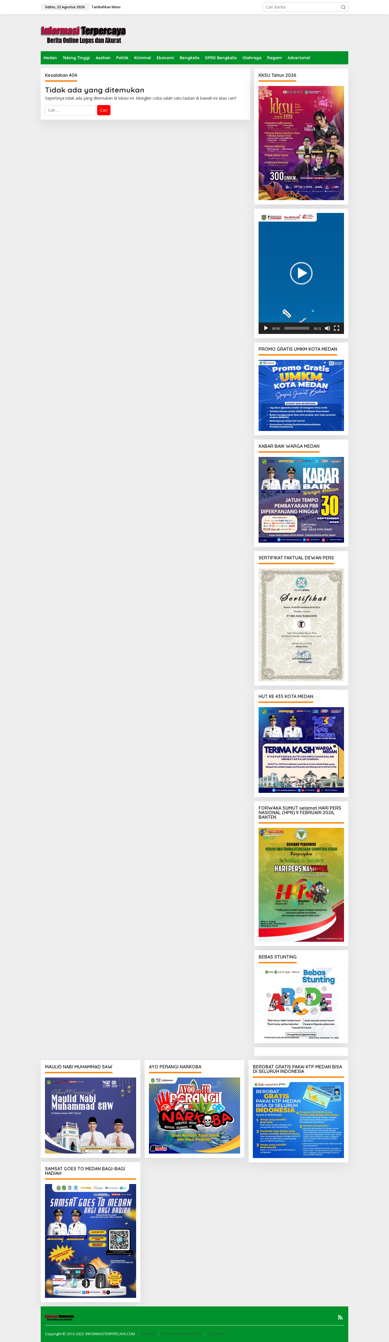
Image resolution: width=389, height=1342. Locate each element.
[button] (343, 7)
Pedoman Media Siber (182, 1333)
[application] (301, 273)
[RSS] (340, 1317)
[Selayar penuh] (336, 328)
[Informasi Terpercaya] (83, 32)
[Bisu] (327, 328)
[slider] (296, 328)
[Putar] (266, 328)
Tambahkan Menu (105, 7)
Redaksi (148, 1333)
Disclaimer (217, 1333)
